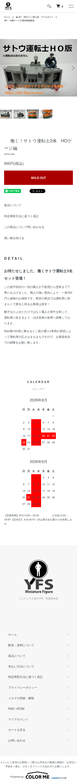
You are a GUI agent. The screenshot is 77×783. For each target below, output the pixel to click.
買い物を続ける (14, 238)
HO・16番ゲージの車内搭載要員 (19, 20)
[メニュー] (71, 6)
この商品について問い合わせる (24, 227)
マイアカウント (18, 719)
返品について (12, 205)
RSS (11, 709)
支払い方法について (21, 666)
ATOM (20, 709)
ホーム (7, 17)
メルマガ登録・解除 (21, 698)
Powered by (17, 776)
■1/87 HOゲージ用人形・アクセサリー (34, 17)
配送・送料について (21, 645)
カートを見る (16, 730)
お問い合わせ (16, 740)
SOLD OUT (38, 178)
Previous (4, 67)
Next (72, 67)
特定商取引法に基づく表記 (21, 216)
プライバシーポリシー (22, 687)
